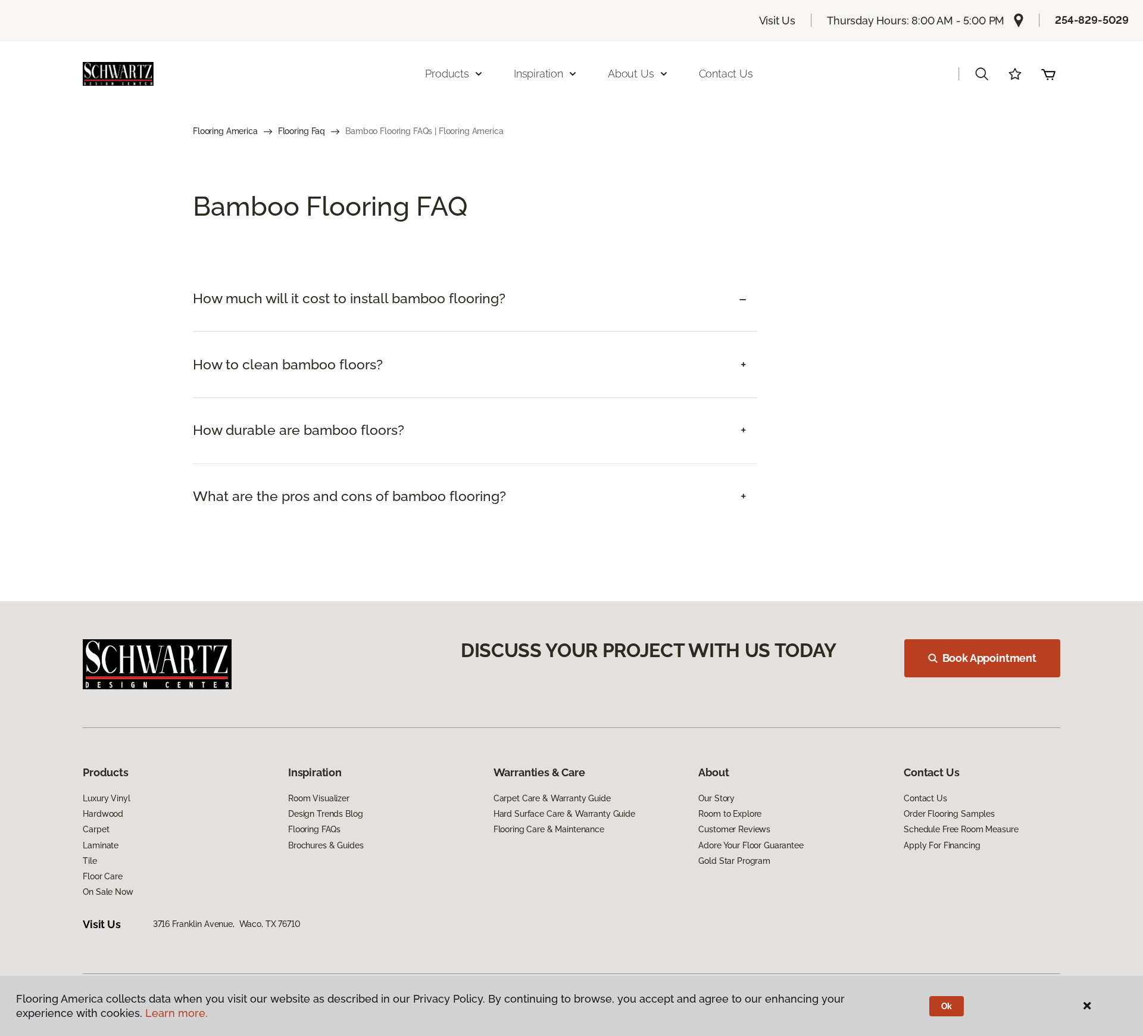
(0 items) (1048, 74)
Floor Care (103, 876)
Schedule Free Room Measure (961, 829)
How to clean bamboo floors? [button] (288, 364)
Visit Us (777, 20)
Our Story (716, 798)
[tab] (475, 299)
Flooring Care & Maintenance (549, 829)
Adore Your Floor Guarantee (750, 845)
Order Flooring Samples (949, 814)
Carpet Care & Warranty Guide (552, 798)
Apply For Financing (942, 845)
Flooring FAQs (314, 829)
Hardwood (103, 814)
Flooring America (225, 131)
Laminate (100, 845)
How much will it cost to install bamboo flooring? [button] (349, 298)
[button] (982, 74)
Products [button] (447, 73)
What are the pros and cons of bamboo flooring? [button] (349, 496)
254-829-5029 (1092, 20)
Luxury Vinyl (106, 798)
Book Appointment (989, 658)
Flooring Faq (301, 131)
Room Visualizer (318, 798)
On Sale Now (108, 892)
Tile (89, 861)
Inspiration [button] (538, 73)
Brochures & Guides (325, 845)
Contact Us (726, 73)
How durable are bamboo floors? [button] (298, 430)
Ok (946, 1006)
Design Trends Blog (325, 814)
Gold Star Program (734, 861)
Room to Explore (729, 814)
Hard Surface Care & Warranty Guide (564, 814)
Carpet (96, 829)
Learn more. (176, 1013)
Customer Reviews (734, 829)
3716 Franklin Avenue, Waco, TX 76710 (227, 924)
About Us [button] (631, 73)
